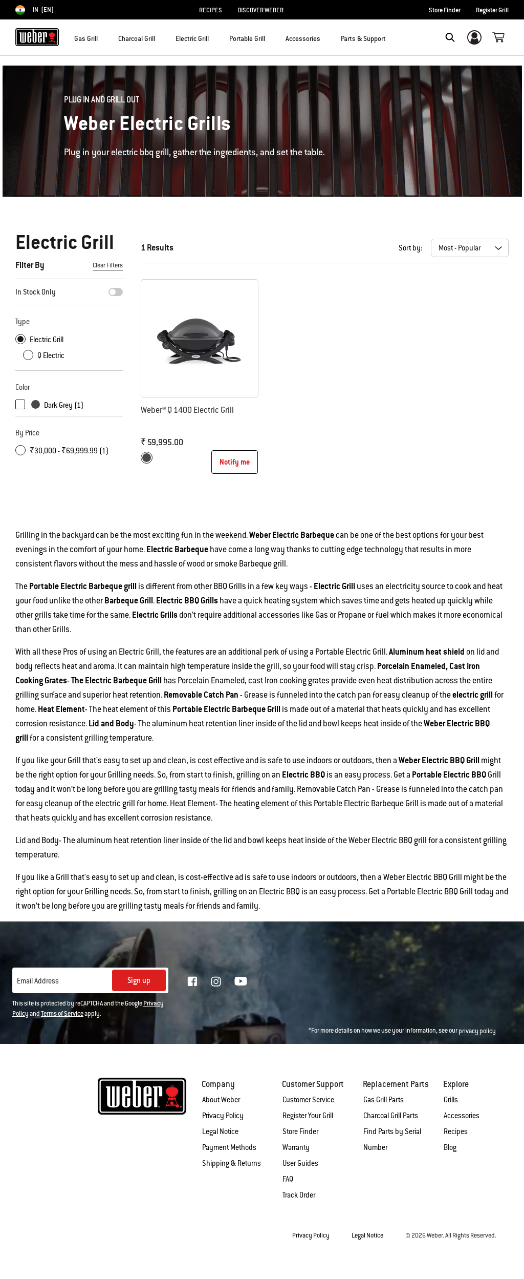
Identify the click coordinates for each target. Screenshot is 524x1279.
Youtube (240, 981)
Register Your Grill (307, 1115)
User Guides (300, 1163)
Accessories (461, 1115)
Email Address (38, 981)
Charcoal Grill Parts (390, 1115)
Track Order (298, 1195)
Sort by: (410, 248)
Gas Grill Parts (383, 1099)
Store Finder (445, 10)
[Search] (450, 37)
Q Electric (50, 355)
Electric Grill (46, 339)
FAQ (287, 1179)
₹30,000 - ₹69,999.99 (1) (69, 450)
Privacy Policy (223, 1115)
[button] (104, 36)
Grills (451, 1099)
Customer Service (308, 1099)
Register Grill (492, 10)
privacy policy (477, 1031)
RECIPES (210, 10)
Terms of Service (62, 1014)
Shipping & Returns (231, 1163)
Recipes (456, 1131)
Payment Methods (229, 1147)
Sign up (138, 980)
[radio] (146, 458)
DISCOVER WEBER (260, 10)
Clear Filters (108, 265)
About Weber (221, 1099)
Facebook (192, 981)
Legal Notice (220, 1131)
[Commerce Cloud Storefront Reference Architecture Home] (37, 37)
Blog (450, 1147)
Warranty (296, 1147)
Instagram (216, 981)
